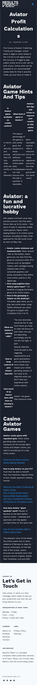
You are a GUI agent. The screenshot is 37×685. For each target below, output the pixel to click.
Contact (6, 640)
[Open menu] (33, 4)
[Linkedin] (7, 680)
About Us (6, 631)
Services (6, 637)
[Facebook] (3, 680)
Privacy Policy (20, 631)
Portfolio (6, 634)
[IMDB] (14, 680)
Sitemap (17, 634)
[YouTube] (10, 680)
